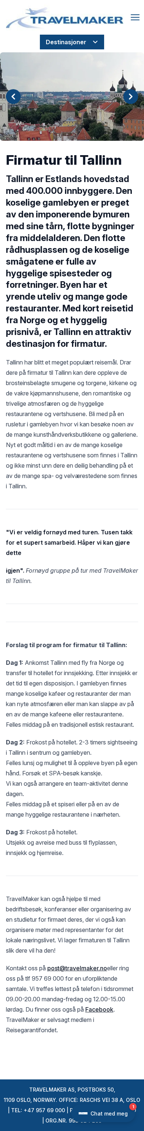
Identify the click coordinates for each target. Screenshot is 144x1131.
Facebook (99, 1009)
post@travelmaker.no (77, 968)
